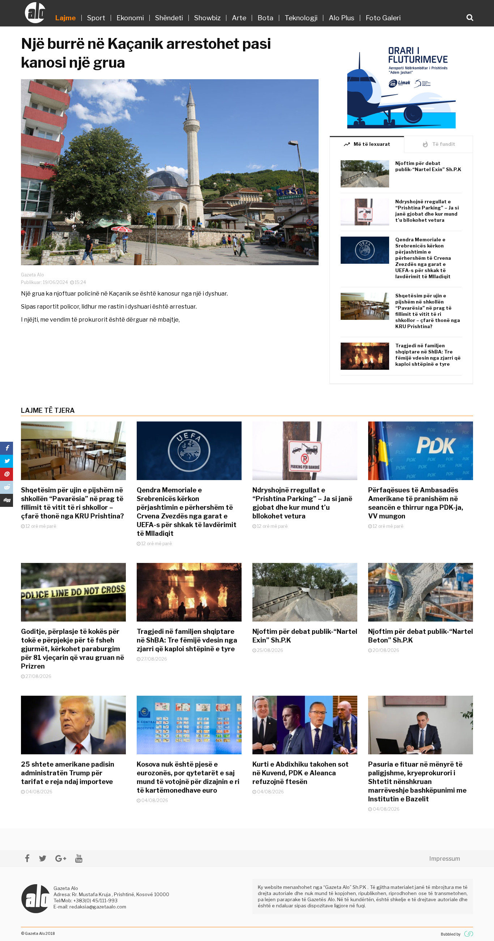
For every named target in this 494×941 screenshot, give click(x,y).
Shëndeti (169, 18)
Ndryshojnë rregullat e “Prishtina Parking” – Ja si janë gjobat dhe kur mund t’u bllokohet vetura (427, 211)
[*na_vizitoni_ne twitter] (42, 858)
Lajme (65, 18)
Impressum (444, 858)
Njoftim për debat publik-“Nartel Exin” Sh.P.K (428, 166)
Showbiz (207, 18)
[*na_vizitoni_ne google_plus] (60, 858)
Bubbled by (450, 934)
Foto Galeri (383, 18)
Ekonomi (130, 18)
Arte (239, 18)
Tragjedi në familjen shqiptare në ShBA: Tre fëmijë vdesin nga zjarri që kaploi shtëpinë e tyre (428, 355)
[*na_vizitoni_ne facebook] (27, 858)
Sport (96, 18)
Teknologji (301, 18)
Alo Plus (341, 18)
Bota (265, 18)
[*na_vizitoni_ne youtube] (78, 858)
